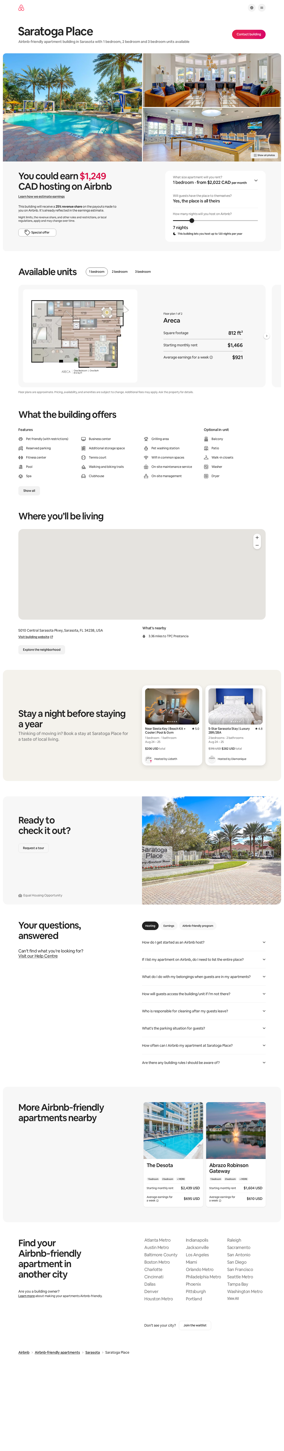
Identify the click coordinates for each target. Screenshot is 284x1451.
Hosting (150, 926)
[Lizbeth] (148, 759)
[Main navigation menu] (262, 8)
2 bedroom (120, 272)
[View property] (173, 1154)
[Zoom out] (257, 545)
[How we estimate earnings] (211, 357)
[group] (215, 206)
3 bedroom (143, 272)
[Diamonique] (212, 759)
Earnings (168, 926)
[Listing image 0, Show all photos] (72, 107)
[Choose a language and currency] (252, 8)
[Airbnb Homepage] (21, 7)
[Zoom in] (257, 537)
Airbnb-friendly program (197, 926)
